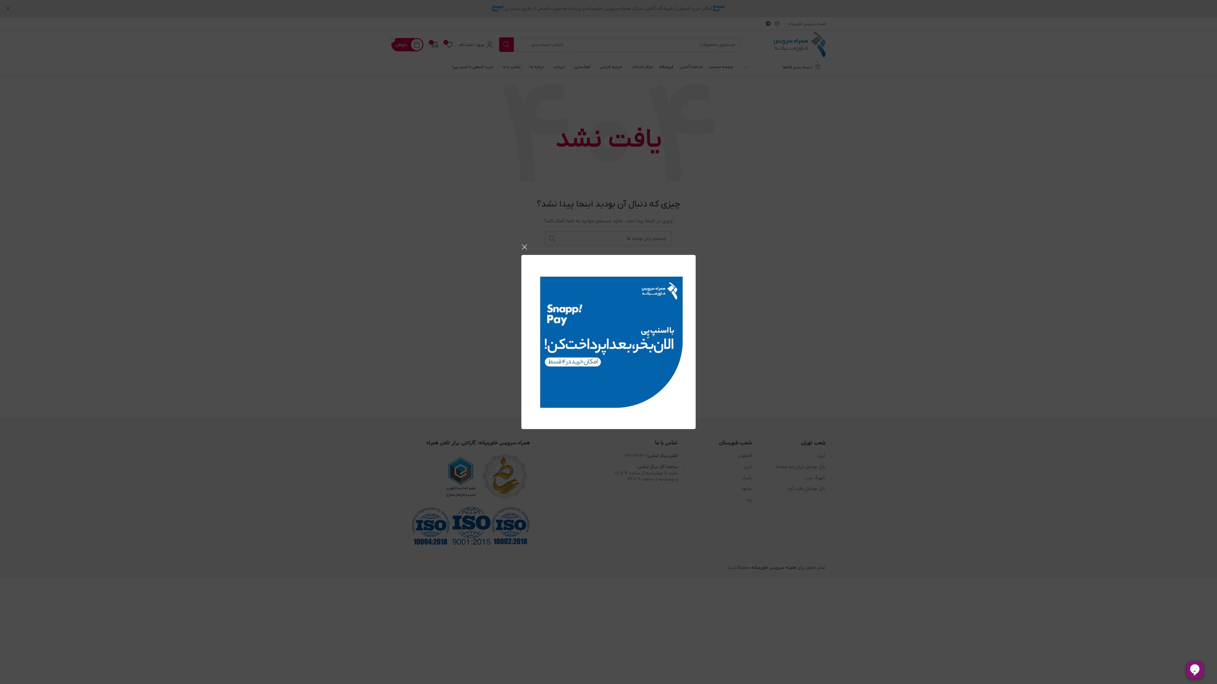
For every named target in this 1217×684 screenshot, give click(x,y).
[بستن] (524, 247)
